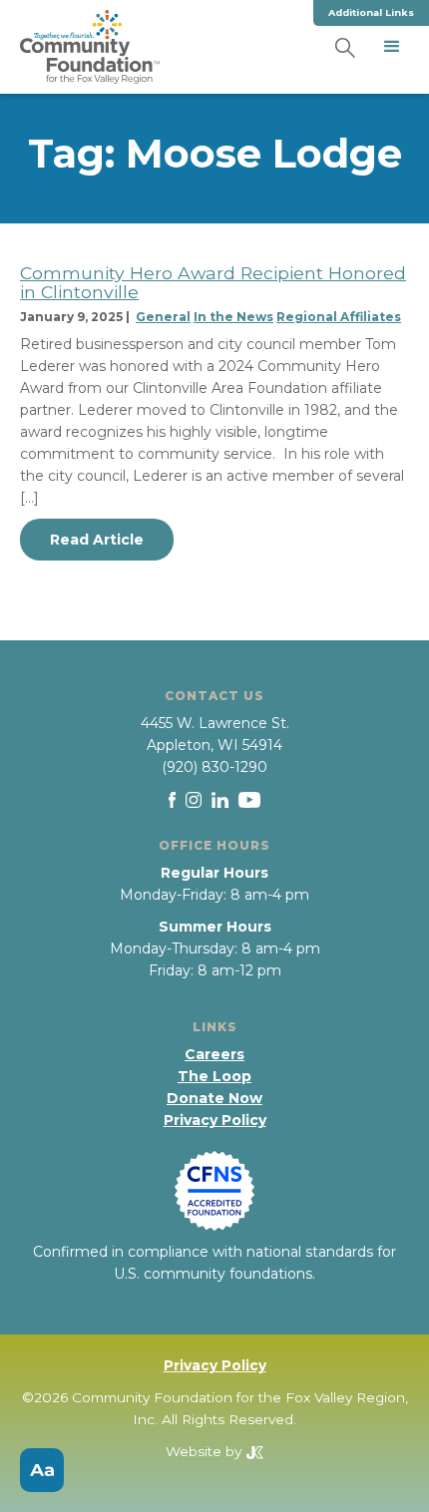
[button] (392, 47)
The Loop (214, 1076)
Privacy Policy (215, 1120)
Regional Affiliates (338, 316)
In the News (233, 316)
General (163, 316)
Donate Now (214, 1098)
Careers (214, 1054)
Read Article (97, 540)
